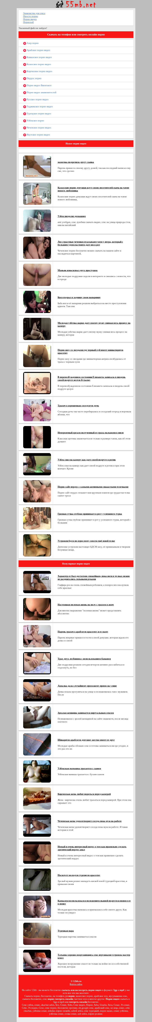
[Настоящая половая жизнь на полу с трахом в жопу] (37, 608)
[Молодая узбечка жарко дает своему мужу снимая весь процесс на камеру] (37, 328)
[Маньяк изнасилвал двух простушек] (37, 274)
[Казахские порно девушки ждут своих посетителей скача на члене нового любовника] (37, 193)
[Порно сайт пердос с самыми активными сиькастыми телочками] (37, 491)
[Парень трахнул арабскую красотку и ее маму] (37, 636)
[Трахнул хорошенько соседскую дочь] (37, 409)
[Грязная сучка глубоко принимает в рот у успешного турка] (37, 518)
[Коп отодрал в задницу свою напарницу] (37, 301)
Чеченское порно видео (38, 127)
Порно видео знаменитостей (41, 92)
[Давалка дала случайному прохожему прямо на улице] (37, 690)
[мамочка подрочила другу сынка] (37, 166)
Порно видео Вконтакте (39, 85)
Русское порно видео (37, 99)
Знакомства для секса (34, 13)
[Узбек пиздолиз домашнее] (37, 220)
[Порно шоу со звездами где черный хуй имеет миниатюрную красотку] (37, 355)
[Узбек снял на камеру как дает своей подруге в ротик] (37, 464)
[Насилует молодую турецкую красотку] (37, 879)
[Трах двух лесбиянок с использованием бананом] (37, 663)
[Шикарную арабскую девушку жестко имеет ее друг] (37, 744)
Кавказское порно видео (39, 57)
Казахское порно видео (38, 64)
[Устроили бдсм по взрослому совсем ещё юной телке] (37, 545)
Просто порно (30, 16)
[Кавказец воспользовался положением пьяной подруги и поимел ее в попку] (37, 906)
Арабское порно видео (38, 50)
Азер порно (32, 43)
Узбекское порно (35, 120)
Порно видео (30, 19)
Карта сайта (76, 984)
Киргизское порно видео (39, 71)
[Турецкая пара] (37, 933)
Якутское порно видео (38, 134)
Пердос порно (34, 78)
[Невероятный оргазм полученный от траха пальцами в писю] (37, 436)
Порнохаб (28, 22)
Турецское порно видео (38, 113)
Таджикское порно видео (39, 106)
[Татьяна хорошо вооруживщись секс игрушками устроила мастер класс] (37, 960)
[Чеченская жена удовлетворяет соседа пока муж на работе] (37, 825)
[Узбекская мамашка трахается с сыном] (37, 771)
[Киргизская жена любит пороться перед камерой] (37, 798)
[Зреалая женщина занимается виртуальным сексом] (37, 717)
